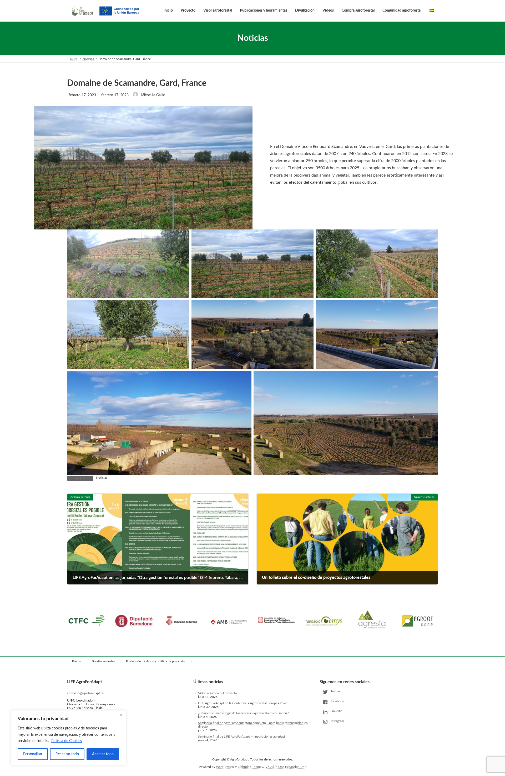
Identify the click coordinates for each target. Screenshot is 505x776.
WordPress (223, 767)
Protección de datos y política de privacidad (156, 661)
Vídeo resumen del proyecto (217, 693)
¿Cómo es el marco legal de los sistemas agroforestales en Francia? (244, 713)
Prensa (76, 661)
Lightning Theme (249, 767)
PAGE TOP (488, 748)
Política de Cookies (66, 741)
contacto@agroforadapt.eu (85, 693)
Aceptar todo (103, 754)
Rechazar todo (67, 754)
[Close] (121, 715)
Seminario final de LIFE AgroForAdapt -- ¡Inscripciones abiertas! (241, 736)
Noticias (101, 477)
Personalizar (32, 754)
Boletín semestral (103, 661)
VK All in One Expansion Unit (285, 767)
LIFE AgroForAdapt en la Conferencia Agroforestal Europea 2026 (242, 703)
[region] (68, 737)
